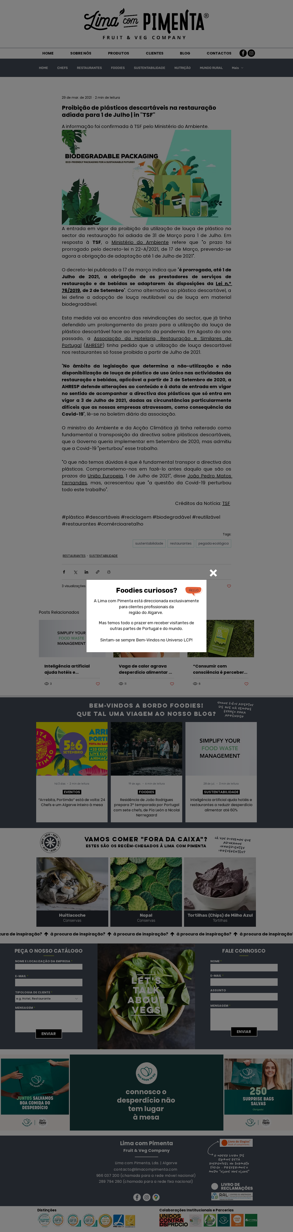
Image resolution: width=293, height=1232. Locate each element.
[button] (213, 573)
